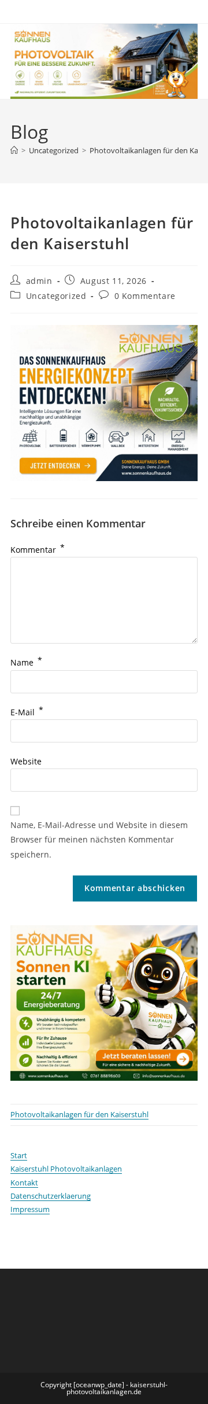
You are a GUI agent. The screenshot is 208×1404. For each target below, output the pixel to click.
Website (26, 761)
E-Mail (26, 712)
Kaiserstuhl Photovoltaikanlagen (66, 1168)
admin (39, 280)
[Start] (14, 150)
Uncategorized (56, 295)
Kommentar (37, 549)
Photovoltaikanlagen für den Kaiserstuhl (79, 1114)
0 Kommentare (145, 295)
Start (18, 1155)
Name (26, 662)
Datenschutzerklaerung (50, 1196)
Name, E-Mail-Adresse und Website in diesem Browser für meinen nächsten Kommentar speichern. (99, 839)
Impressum (30, 1209)
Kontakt (24, 1182)
